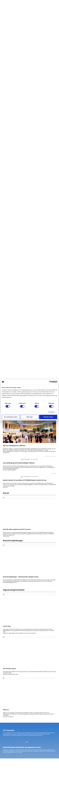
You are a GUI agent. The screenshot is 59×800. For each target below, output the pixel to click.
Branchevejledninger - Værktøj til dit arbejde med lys (21, 577)
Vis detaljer (51, 412)
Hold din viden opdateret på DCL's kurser (17, 529)
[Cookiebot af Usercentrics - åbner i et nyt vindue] (50, 382)
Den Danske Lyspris (9, 668)
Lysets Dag (6, 626)
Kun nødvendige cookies (10, 417)
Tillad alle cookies (48, 417)
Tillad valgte (29, 417)
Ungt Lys (6, 710)
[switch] (22, 406)
